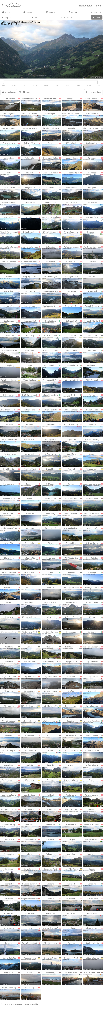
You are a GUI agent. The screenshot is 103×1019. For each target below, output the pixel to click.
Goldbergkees (7, 119)
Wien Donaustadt (29, 948)
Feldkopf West (7, 149)
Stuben (89, 785)
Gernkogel (48, 267)
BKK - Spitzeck (90, 386)
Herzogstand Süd (91, 593)
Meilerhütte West (29, 637)
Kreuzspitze (28, 297)
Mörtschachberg (29, 134)
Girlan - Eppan (90, 608)
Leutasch (6, 623)
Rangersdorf (28, 193)
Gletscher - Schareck (50, 134)
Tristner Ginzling (91, 445)
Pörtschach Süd (49, 534)
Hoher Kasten (7, 934)
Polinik (6, 282)
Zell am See (48, 252)
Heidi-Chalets (90, 415)
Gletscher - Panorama (71, 119)
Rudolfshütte (69, 208)
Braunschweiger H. (50, 667)
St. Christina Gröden (8, 534)
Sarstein (27, 489)
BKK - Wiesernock (29, 400)
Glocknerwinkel (91, 149)
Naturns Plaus (28, 667)
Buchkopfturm (28, 963)
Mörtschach (69, 149)
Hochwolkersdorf (50, 934)
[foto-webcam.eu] (92, 77)
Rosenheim (27, 548)
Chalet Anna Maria (9, 815)
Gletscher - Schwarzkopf (93, 134)
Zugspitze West (49, 682)
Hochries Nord (90, 504)
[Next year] (100, 12)
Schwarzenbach (91, 934)
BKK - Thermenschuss (9, 415)
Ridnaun (27, 593)
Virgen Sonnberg (70, 237)
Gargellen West (49, 874)
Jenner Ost (69, 341)
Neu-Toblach (49, 326)
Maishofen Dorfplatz (92, 252)
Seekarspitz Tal (70, 311)
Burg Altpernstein (50, 608)
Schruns (27, 860)
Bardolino (89, 889)
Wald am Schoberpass (92, 652)
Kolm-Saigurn (49, 119)
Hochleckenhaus (70, 534)
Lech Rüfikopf (28, 800)
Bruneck (27, 430)
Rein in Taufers (49, 341)
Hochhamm (7, 948)
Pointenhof (27, 356)
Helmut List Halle (91, 756)
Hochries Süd (49, 504)
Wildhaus (69, 934)
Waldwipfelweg (91, 845)
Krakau (89, 460)
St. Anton (68, 771)
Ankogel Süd (7, 223)
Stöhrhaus (6, 430)
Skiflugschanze (90, 771)
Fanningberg (7, 371)
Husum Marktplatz (91, 978)
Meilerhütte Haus (50, 637)
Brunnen (68, 948)
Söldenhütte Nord (91, 326)
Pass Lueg (27, 341)
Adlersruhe (27, 163)
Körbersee (89, 815)
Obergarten (7, 711)
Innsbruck (48, 563)
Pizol (26, 934)
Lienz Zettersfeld (70, 178)
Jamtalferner (69, 800)
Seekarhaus (7, 326)
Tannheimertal (28, 756)
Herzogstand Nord (70, 593)
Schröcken (27, 830)
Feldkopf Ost (28, 149)
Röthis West (28, 919)
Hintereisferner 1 (91, 711)
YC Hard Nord (92, 904)
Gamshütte (69, 460)
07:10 (66, 17)
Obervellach (90, 208)
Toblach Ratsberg (91, 311)
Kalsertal (68, 223)
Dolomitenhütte (29, 237)
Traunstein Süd (90, 563)
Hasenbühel (7, 889)
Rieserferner (28, 311)
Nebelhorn (6, 771)
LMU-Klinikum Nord (29, 711)
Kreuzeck (6, 667)
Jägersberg (27, 785)
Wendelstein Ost (70, 519)
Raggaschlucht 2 (49, 208)
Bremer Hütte (28, 578)
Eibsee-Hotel (28, 697)
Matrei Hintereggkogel (51, 223)
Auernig (27, 223)
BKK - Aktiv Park (70, 386)
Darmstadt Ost (49, 963)
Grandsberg (7, 845)
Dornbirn (48, 904)
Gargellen (68, 860)
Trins (47, 548)
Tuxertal (68, 474)
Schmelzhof (51, 815)
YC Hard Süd (9, 919)
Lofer (26, 371)
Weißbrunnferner (50, 726)
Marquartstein (90, 474)
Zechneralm (90, 371)
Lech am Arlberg (8, 800)
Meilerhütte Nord (8, 637)
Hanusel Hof (69, 830)
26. (36, 17)
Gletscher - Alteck (29, 119)
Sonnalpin (68, 682)
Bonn (26, 978)
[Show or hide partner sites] (20, 92)
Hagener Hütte (70, 163)
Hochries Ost (7, 519)
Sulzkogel (48, 623)
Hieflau (68, 697)
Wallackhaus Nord (29, 104)
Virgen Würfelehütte (9, 252)
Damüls (89, 874)
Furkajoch (68, 889)
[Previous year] (91, 12)
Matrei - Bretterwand (9, 237)
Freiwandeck (69, 134)
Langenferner (90, 741)
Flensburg (27, 993)
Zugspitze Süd (28, 682)
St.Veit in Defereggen (30, 252)
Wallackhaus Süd (49, 104)
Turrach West (28, 445)
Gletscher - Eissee (91, 119)
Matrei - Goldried (50, 237)
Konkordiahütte (8, 963)
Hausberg (48, 652)
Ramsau (89, 400)
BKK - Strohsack (70, 415)
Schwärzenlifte (28, 845)
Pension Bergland (92, 800)
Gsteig (26, 652)
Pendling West (28, 474)
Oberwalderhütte (50, 163)
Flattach (27, 178)
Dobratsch (89, 430)
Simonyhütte (49, 445)
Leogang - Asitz (28, 282)
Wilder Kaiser (69, 356)
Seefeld (48, 593)
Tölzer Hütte (28, 563)
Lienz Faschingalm (50, 178)
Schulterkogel (69, 652)
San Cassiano (7, 489)
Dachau (48, 741)
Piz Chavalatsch (70, 756)
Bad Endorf (90, 534)
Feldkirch (68, 919)
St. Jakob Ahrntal (70, 371)
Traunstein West (8, 578)
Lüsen (26, 504)
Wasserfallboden (8, 208)
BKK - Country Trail (8, 445)
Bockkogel (27, 608)
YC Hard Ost (72, 904)
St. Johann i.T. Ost (50, 386)
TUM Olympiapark (8, 726)
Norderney (48, 978)
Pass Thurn (90, 282)
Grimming (27, 534)
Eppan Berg (69, 637)
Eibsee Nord (7, 697)
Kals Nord (48, 193)
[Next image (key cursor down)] (71, 17)
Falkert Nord (28, 415)
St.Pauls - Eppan (70, 623)
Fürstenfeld (69, 741)
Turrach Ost (48, 430)
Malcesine (48, 830)
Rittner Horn (7, 563)
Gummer (89, 578)
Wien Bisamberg (49, 948)
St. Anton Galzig (8, 785)
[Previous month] (2, 17)
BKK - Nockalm (7, 400)
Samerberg (48, 519)
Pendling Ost (7, 474)
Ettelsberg (6, 978)
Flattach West (28, 208)
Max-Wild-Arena (70, 874)
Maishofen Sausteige (29, 267)
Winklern (89, 163)
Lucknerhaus (7, 163)
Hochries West (69, 504)
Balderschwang (7, 830)
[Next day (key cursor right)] (40, 17)
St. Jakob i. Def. (70, 267)
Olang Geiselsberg (50, 400)
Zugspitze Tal (90, 682)
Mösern (6, 608)
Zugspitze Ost (69, 667)
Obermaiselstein (70, 785)
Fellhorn (48, 785)
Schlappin (6, 874)
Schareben (6, 904)
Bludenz (48, 889)
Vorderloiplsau (28, 386)
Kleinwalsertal (69, 815)
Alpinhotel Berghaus (92, 489)
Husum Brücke (69, 978)
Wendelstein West (91, 519)
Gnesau (68, 489)
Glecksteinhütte (91, 948)
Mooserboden (69, 193)
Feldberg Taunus (91, 963)
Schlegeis (48, 489)
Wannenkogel (69, 608)
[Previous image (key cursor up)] (62, 17)
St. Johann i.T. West (50, 356)
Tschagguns (48, 860)
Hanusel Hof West (91, 830)
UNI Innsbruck (90, 548)
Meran (89, 623)
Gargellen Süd (28, 874)
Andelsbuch (90, 860)
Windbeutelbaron (8, 386)
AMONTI (68, 400)
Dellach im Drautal (70, 252)
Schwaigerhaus (7, 193)
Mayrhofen (69, 445)
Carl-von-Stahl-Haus (8, 356)
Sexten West (7, 311)
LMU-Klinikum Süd (50, 711)
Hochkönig (6, 297)
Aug (6, 17)
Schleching (48, 474)
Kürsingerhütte (70, 282)
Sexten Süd (90, 297)
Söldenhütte (7, 341)
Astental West (7, 134)
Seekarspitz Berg (50, 311)
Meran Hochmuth (29, 623)
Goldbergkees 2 (91, 104)
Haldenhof (30, 815)
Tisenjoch (89, 697)
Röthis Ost (48, 919)
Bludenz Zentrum (29, 889)
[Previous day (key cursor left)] (32, 17)
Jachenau (68, 578)
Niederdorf (90, 356)
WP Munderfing (70, 563)
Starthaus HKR (28, 326)
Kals (5, 178)
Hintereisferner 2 (70, 711)
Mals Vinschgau (7, 756)
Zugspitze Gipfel (8, 682)
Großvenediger (49, 282)
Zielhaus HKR (69, 326)
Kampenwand (7, 504)
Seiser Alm (6, 548)
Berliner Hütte (8, 460)
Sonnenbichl (69, 548)
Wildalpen (27, 741)
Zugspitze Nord (90, 667)
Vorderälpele (90, 919)
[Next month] (11, 17)
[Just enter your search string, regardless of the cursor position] (28, 92)
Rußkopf (48, 800)
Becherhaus (7, 593)
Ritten (47, 578)
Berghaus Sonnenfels (29, 904)
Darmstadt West (70, 963)
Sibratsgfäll (69, 845)
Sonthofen (27, 771)
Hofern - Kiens (49, 460)
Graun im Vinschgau (91, 726)
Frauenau (48, 845)
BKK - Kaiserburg (70, 430)
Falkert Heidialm (49, 415)
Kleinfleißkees (7, 104)
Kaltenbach (27, 460)
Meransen (27, 519)
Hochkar (6, 741)
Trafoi (47, 756)
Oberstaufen (7, 860)
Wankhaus (6, 652)
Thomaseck (90, 178)
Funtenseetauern (50, 297)
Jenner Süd (90, 341)
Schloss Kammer (8, 267)
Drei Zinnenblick (49, 371)
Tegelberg (69, 726)
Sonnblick (68, 104)
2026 (96, 12)
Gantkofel (89, 637)
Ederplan (89, 193)
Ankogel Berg (90, 223)
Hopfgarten (90, 237)
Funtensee (69, 297)
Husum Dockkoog (8, 993)
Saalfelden (89, 267)
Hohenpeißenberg (29, 726)
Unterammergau (49, 697)
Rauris (47, 149)
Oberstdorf (48, 771)
